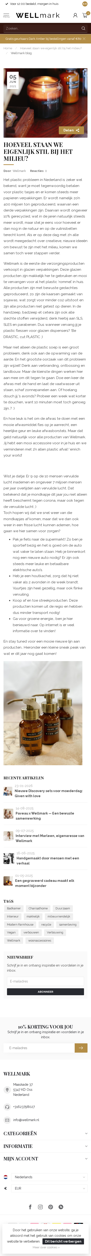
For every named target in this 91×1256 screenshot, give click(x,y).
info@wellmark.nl (26, 1120)
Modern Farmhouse (20, 924)
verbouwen (31, 932)
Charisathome (38, 908)
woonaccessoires (39, 940)
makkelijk (33, 916)
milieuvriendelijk (59, 916)
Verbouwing (55, 932)
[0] (85, 15)
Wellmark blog (21, 53)
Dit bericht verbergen (63, 1241)
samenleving (68, 924)
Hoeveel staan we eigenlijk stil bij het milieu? (51, 48)
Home (8, 48)
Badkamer (14, 908)
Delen (68, 130)
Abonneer (45, 991)
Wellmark (13, 940)
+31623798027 (24, 1107)
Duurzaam (63, 908)
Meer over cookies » (46, 1247)
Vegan (11, 932)
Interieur (13, 916)
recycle (46, 924)
